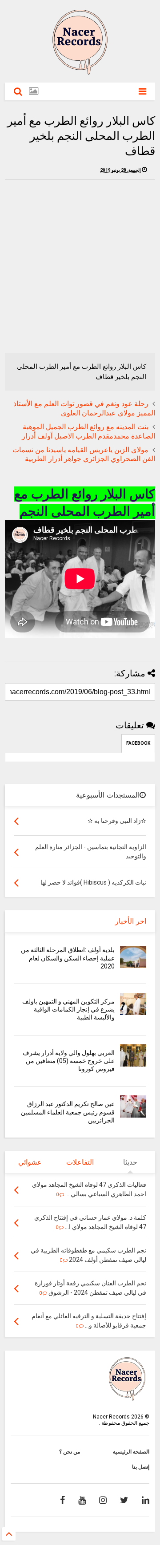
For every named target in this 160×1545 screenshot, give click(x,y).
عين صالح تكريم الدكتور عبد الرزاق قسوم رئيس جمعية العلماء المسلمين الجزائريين (68, 1111)
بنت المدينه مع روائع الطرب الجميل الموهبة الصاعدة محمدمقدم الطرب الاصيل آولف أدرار (88, 431)
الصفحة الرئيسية (131, 1452)
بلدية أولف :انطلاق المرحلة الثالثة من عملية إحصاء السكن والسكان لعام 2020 (68, 957)
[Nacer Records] (80, 71)
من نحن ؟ (69, 1452)
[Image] (33, 91)
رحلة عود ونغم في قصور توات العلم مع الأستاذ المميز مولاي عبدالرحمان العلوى (84, 408)
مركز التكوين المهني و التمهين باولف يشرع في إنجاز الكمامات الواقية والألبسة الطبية (68, 1009)
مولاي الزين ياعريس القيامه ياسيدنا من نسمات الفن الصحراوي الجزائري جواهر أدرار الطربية (83, 454)
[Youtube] (82, 1500)
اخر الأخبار (130, 921)
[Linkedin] (145, 1500)
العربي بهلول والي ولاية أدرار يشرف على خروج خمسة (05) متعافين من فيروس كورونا (69, 1060)
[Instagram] (103, 1500)
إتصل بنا (140, 1467)
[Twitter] (124, 1500)
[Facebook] (62, 1500)
